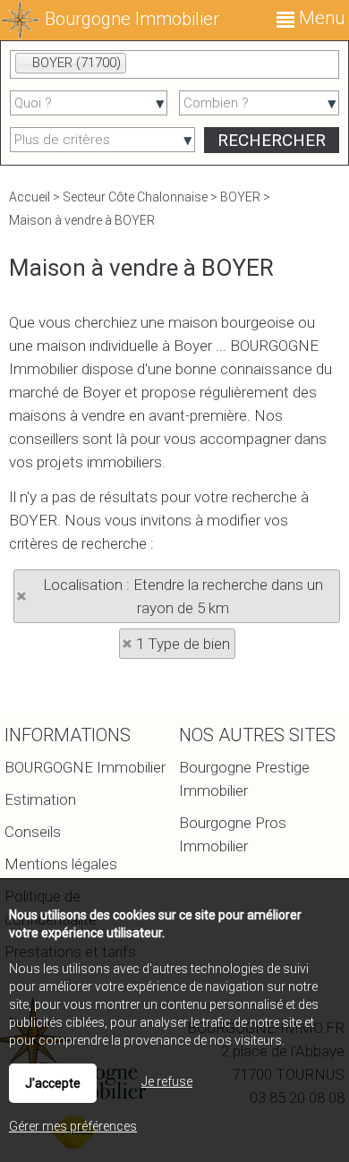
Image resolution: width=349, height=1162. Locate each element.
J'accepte (53, 1083)
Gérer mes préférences (73, 1126)
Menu (319, 18)
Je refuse (166, 1081)
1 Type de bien (183, 644)
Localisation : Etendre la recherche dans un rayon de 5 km (183, 596)
